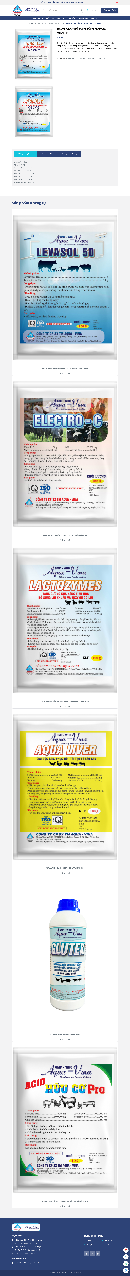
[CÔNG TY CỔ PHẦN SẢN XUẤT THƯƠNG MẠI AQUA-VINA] (26, 10)
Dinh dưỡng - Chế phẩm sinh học (49, 23)
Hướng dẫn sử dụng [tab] (69, 154)
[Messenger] (126, 1270)
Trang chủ (38, 18)
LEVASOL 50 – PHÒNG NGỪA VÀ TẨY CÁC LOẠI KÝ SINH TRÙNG (65, 368)
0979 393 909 (94, 10)
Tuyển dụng (83, 18)
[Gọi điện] (126, 1263)
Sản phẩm (61, 18)
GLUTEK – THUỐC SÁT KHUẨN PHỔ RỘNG (65, 1034)
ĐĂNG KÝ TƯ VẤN (109, 10)
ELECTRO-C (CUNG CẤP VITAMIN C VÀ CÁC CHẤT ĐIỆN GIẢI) (65, 535)
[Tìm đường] (126, 1250)
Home (31, 23)
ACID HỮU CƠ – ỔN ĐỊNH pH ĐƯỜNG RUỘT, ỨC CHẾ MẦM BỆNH (65, 1201)
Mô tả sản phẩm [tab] (47, 154)
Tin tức (71, 18)
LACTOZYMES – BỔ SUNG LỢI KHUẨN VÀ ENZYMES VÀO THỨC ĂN (65, 701)
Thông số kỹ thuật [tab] (25, 154)
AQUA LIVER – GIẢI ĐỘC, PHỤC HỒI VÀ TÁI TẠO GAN (65, 868)
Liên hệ (94, 18)
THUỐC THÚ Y (102, 58)
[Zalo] (126, 1257)
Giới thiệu (50, 18)
